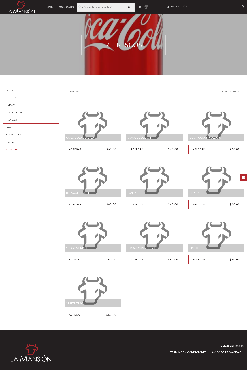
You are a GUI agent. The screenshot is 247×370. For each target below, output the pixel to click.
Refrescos (12, 149)
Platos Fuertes (14, 112)
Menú (50, 7)
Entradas (11, 105)
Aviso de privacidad (227, 352)
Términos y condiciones (188, 352)
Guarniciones (13, 135)
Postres (10, 142)
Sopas (9, 127)
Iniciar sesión (179, 6)
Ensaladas (12, 120)
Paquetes (11, 97)
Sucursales (66, 7)
